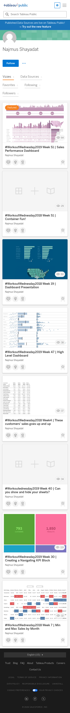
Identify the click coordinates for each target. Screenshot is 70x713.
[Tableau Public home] (16, 5)
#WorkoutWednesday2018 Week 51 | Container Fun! (30, 217)
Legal (11, 677)
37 (62, 411)
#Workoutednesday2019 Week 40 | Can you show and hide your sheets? (32, 490)
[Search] (6, 14)
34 (62, 479)
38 (62, 342)
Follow (11, 63)
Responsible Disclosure (36, 684)
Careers (60, 663)
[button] (26, 698)
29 (62, 206)
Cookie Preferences (18, 690)
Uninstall (57, 684)
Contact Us (35, 669)
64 (62, 137)
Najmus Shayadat (14, 155)
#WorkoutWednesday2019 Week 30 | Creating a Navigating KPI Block (30, 558)
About (30, 663)
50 (62, 274)
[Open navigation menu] (64, 5)
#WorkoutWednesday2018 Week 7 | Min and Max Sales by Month (32, 627)
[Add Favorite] (63, 162)
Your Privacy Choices (51, 690)
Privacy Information (50, 677)
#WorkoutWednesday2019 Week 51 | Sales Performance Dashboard (34, 149)
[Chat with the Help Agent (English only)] (57, 5)
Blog (15, 663)
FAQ (22, 663)
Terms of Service (26, 677)
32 (62, 615)
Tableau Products (45, 663)
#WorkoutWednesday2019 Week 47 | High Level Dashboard (34, 353)
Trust (7, 663)
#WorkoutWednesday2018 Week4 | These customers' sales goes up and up (34, 422)
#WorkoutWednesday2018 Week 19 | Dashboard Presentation (30, 285)
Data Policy (13, 684)
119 (62, 547)
